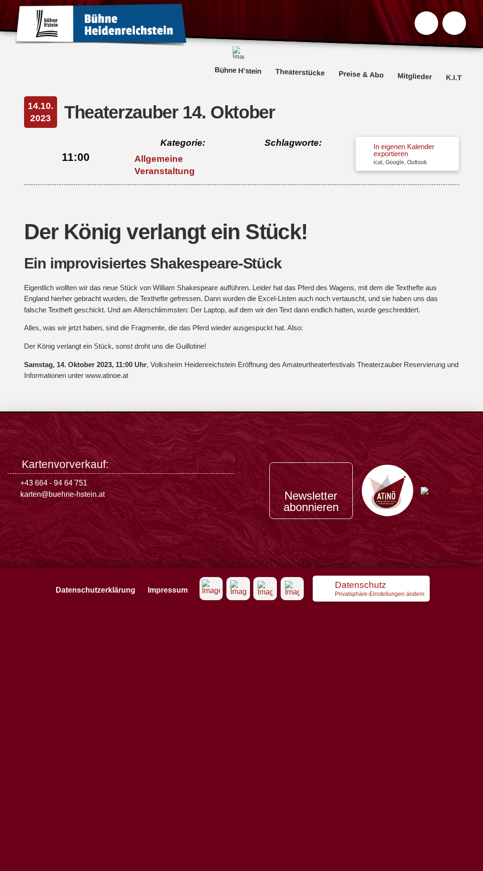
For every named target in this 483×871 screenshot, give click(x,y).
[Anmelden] (454, 23)
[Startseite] (100, 25)
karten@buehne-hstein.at (62, 494)
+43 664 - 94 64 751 (53, 483)
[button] (426, 23)
